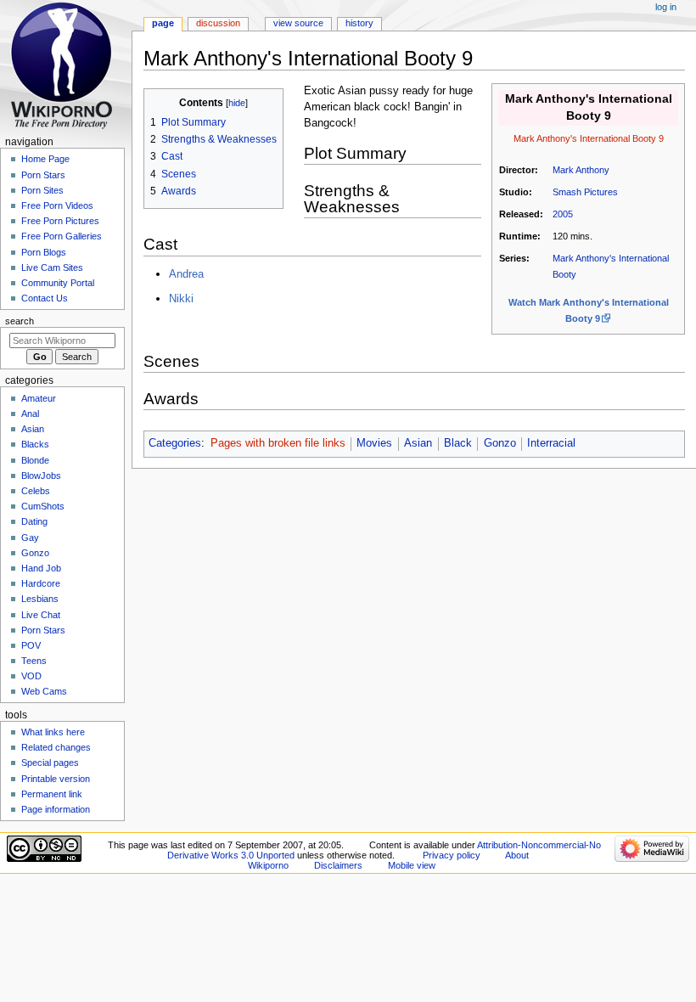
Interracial (551, 443)
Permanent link (51, 794)
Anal (30, 413)
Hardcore (40, 583)
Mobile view (411, 865)
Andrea (186, 273)
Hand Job (41, 568)
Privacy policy (451, 855)
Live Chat (40, 615)
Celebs (35, 491)
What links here (53, 732)
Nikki (181, 298)
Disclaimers (338, 865)
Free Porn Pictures (60, 221)
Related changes (56, 747)
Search (19, 321)
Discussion (218, 23)
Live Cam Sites (52, 267)
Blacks (35, 444)
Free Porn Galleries (61, 236)
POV (31, 645)
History (359, 23)
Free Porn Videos (57, 205)
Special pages (50, 762)
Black (458, 443)
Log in (665, 7)
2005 (563, 214)
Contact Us (44, 298)
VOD (31, 676)
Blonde (35, 460)
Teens (34, 661)
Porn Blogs (43, 252)
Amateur (38, 398)
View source (298, 23)
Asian (418, 443)
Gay (30, 537)
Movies (374, 443)
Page (163, 23)
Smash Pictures (585, 192)
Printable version (55, 779)
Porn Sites (42, 190)
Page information (55, 809)
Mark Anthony (581, 170)
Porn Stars (43, 175)
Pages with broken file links (277, 443)
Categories (175, 443)
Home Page (45, 159)
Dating (34, 521)
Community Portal (57, 283)
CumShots (43, 506)
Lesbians (40, 599)
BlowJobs (41, 475)
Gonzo (500, 443)
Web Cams (44, 691)
